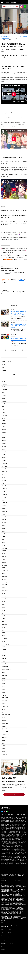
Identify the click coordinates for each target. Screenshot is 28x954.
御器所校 (4, 658)
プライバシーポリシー (6, 946)
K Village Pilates (20, 925)
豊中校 (3, 683)
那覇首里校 (4, 754)
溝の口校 (4, 562)
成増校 (3, 536)
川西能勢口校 (5, 706)
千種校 (3, 647)
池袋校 (3, 528)
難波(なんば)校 (5, 681)
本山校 (3, 652)
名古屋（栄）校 (5, 644)
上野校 (3, 454)
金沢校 (3, 613)
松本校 (3, 618)
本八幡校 (4, 423)
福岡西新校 (4, 737)
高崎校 (3, 398)
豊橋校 (3, 630)
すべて (3, 359)
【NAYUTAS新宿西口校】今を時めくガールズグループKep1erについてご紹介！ (18, 325)
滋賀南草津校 (5, 666)
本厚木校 (4, 596)
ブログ (23, 874)
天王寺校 (4, 678)
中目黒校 (4, 491)
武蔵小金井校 (5, 548)
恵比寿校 (4, 480)
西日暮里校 (4, 457)
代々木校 (4, 486)
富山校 (3, 610)
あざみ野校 (4, 584)
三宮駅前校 (4, 695)
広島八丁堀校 (5, 723)
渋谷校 (3, 483)
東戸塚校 (4, 599)
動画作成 (4, 370)
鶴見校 (3, 587)
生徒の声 (3, 875)
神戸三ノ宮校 (5, 698)
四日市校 (4, 664)
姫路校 (3, 709)
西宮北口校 (4, 700)
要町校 (3, 531)
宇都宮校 (4, 395)
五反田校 (4, 469)
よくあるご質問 (13, 875)
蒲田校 (3, 474)
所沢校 (3, 412)
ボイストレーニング (6, 361)
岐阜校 (3, 621)
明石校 (3, 712)
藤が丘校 (4, 655)
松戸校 (3, 421)
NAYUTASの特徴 (4, 874)
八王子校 (4, 551)
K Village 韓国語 (4, 925)
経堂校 (3, 500)
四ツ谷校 (4, 505)
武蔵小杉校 (4, 556)
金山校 (3, 641)
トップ (2, 869)
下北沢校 (4, 497)
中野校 (3, 514)
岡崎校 (3, 633)
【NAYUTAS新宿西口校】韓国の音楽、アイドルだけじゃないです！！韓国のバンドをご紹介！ (18, 313)
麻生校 (3, 381)
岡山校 (3, 717)
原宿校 (3, 477)
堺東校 (3, 692)
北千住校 (4, 460)
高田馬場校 (4, 522)
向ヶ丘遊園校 (5, 565)
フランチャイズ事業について (8, 938)
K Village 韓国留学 (12, 925)
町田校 (3, 553)
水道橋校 (4, 443)
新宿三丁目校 (5, 508)
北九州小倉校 (5, 731)
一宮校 (3, 661)
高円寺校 (4, 517)
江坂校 (3, 686)
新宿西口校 (4, 511)
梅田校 (3, 672)
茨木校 (3, 689)
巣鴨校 (3, 525)
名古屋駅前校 (5, 638)
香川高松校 (4, 729)
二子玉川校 (4, 503)
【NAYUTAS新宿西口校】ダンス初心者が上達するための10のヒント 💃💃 (18, 340)
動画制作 (19, 880)
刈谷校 (3, 635)
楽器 (3, 367)
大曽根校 (4, 650)
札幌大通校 (4, 384)
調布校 (3, 542)
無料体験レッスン (5, 935)
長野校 (3, 616)
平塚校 (3, 604)
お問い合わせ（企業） (6, 932)
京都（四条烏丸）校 (6, 669)
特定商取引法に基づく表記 (7, 943)
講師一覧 (14, 874)
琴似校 (3, 387)
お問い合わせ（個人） (6, 929)
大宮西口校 (4, 401)
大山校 (3, 534)
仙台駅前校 (4, 389)
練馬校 (3, 539)
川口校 (3, 404)
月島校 (3, 449)
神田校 (3, 438)
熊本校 (3, 748)
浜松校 (3, 627)
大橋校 (3, 740)
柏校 (3, 435)
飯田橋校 (4, 446)
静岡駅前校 (4, 624)
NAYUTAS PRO (20, 875)
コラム (7, 875)
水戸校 (3, 392)
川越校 (3, 409)
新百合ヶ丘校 (5, 570)
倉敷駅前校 (4, 720)
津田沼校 (4, 432)
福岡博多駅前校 (5, 734)
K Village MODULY (4, 926)
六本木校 (4, 452)
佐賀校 (3, 743)
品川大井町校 (5, 466)
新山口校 (4, 726)
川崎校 (3, 559)
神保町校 (4, 440)
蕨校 (3, 406)
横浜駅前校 (4, 576)
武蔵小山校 (4, 471)
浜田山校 (4, 520)
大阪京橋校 (4, 675)
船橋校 (3, 426)
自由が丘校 (4, 488)
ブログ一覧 (13, 350)
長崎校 (3, 746)
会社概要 (3, 949)
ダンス (3, 364)
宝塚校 (3, 703)
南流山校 (4, 418)
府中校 (3, 545)
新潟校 (3, 607)
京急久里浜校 (5, 590)
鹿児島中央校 (5, 751)
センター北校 (5, 582)
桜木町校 (4, 579)
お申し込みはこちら (14, 794)
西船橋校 (4, 429)
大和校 (3, 593)
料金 (10, 874)
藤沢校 (3, 601)
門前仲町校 (4, 463)
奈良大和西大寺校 (6, 715)
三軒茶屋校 (4, 494)
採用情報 (3, 941)
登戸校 (3, 568)
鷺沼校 (3, 573)
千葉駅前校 (4, 415)
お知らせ (19, 874)
